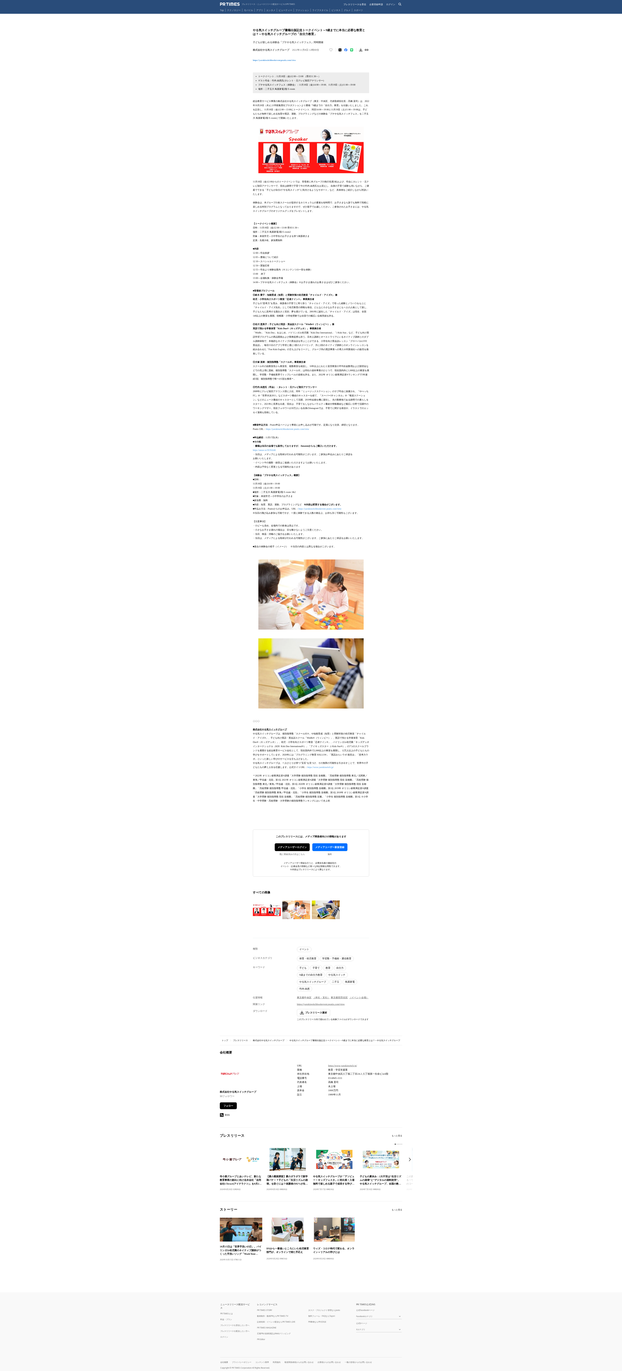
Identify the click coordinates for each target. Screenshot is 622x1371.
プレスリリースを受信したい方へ (234, 1325)
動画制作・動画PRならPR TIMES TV (272, 1316)
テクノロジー (234, 10)
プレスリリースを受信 (354, 4)
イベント (304, 949)
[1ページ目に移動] (395, 1144)
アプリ (259, 10)
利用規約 (277, 1362)
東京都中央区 (304, 997)
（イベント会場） (359, 997)
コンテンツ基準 (262, 1362)
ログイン (390, 4)
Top (222, 10)
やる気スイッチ (336, 975)
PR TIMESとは (226, 1313)
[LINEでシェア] (351, 49)
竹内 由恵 (304, 989)
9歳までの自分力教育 (311, 975)
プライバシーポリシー (241, 1362)
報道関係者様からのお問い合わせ (299, 1362)
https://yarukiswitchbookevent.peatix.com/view (274, 60)
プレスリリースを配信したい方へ (234, 1331)
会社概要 (224, 1362)
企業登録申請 (376, 4)
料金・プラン (226, 1319)
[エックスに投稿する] (340, 49)
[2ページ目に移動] (396, 1144)
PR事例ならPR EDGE (317, 1321)
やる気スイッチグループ (312, 982)
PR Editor (261, 1339)
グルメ (347, 10)
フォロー (228, 1105)
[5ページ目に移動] (401, 1144)
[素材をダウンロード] (360, 49)
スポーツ (358, 10)
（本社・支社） (321, 997)
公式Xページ (361, 1323)
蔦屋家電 (350, 982)
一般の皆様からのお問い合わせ (358, 1362)
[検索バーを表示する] (400, 4)
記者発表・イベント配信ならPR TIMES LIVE (276, 1321)
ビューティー (285, 10)
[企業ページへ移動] (230, 1075)
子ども (303, 968)
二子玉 (335, 982)
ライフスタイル (320, 10)
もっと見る (397, 1135)
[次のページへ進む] (410, 1159)
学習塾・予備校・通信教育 (336, 958)
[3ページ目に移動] (398, 1144)
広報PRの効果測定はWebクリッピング (274, 1333)
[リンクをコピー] (366, 49)
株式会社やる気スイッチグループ (268, 1040)
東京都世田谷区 (339, 997)
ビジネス (335, 10)
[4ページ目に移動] (400, 1144)
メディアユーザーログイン (292, 847)
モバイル (248, 10)
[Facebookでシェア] (345, 49)
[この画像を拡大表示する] (267, 909)
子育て (316, 968)
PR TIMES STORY (264, 1310)
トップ (225, 1040)
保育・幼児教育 (307, 958)
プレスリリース (240, 1040)
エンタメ (270, 10)
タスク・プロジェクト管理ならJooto (324, 1310)
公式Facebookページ (365, 1310)
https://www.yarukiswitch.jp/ (320, 767)
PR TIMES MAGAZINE (266, 1327)
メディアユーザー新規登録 (329, 847)
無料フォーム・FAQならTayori (321, 1316)
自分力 (340, 968)
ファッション (302, 10)
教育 (328, 968)
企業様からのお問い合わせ (329, 1362)
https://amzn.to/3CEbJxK (264, 450)
